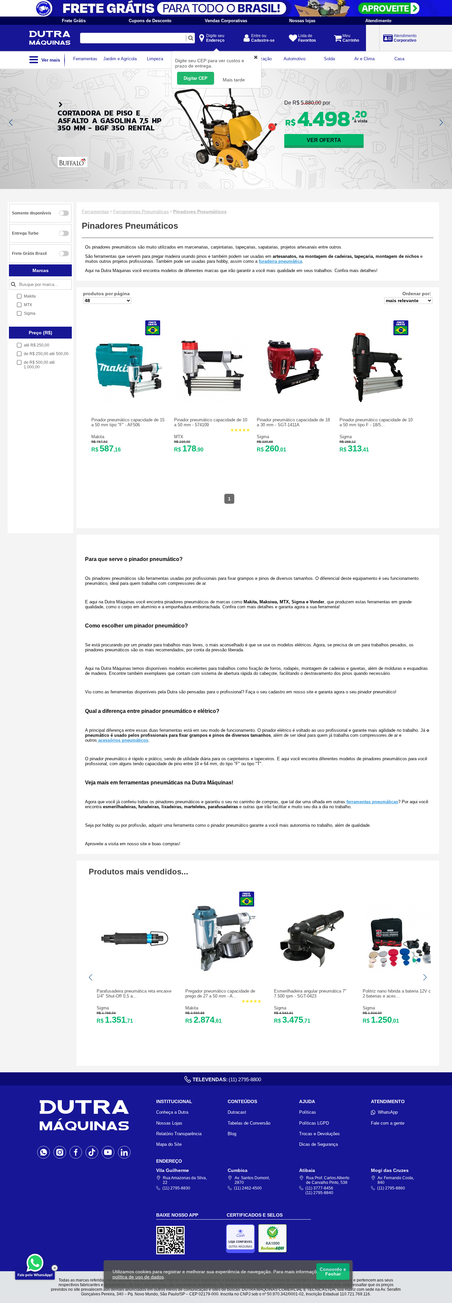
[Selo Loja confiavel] (242, 1238)
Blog (232, 1133)
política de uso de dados (138, 1277)
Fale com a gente (387, 1123)
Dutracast (237, 1112)
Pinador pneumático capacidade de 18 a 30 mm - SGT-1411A (293, 422)
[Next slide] (441, 122)
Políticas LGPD (314, 1123)
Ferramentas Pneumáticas (141, 211)
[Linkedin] (124, 1151)
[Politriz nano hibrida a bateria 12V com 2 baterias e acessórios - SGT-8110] (400, 971)
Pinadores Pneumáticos (200, 211)
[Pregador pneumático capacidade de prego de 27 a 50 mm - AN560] (223, 971)
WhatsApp (388, 1112)
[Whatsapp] (43, 1151)
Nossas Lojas (169, 1123)
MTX (178, 436)
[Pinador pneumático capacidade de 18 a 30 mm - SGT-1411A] (295, 400)
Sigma (263, 436)
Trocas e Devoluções (319, 1133)
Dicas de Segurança (318, 1144)
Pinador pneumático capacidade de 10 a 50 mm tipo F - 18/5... (376, 422)
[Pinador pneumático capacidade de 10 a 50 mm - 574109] (212, 400)
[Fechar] (54, 1268)
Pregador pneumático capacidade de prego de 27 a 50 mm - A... (220, 994)
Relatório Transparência (179, 1133)
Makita (97, 436)
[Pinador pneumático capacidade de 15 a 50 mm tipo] (129, 400)
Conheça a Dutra (172, 1112)
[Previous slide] (11, 122)
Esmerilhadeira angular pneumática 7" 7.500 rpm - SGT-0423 (310, 994)
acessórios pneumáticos (122, 740)
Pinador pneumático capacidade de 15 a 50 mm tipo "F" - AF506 (127, 422)
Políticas (307, 1112)
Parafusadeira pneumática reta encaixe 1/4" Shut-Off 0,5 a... (134, 994)
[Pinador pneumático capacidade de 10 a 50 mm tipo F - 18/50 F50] (377, 400)
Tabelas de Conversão (249, 1123)
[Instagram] (60, 1151)
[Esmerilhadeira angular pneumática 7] (312, 971)
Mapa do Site (169, 1144)
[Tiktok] (92, 1151)
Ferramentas (95, 211)
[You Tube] (108, 1151)
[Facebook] (76, 1151)
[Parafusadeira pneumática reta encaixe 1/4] (134, 971)
